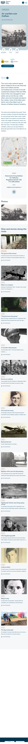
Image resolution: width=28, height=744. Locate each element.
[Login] (23, 3)
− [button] (24, 163)
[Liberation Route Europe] (5, 3)
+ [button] (24, 161)
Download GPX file (8, 66)
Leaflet (13, 165)
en (7, 77)
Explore (9, 162)
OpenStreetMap (19, 165)
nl (4, 77)
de (2, 77)
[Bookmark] (4, 50)
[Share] (17, 50)
